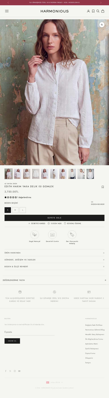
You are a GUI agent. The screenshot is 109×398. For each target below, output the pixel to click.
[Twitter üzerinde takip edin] (10, 371)
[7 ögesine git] (63, 174)
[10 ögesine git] (90, 174)
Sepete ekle (54, 217)
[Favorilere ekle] (102, 187)
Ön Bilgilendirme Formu (94, 339)
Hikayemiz (89, 358)
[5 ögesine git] (45, 174)
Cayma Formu (90, 353)
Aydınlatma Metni (91, 344)
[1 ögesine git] (8, 174)
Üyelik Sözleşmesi (92, 348)
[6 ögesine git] (54, 174)
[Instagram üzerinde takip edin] (15, 371)
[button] (11, 197)
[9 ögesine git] (81, 174)
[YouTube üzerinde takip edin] (19, 371)
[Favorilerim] (93, 11)
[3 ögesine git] (27, 174)
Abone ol (12, 341)
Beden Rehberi (97, 204)
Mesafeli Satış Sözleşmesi (94, 334)
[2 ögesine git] (18, 174)
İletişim (88, 363)
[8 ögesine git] (72, 174)
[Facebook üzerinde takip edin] (6, 371)
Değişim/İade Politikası (93, 325)
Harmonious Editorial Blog (94, 330)
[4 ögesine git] (36, 174)
